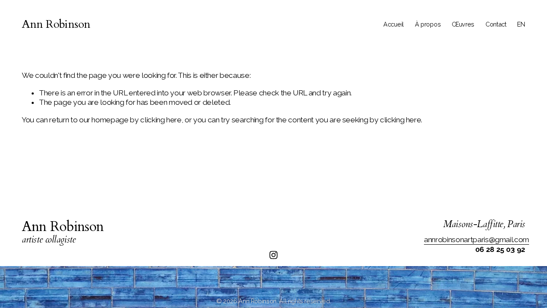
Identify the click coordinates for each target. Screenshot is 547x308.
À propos (428, 24)
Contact (495, 24)
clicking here (160, 120)
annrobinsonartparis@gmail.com (476, 239)
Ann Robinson (56, 24)
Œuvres (463, 24)
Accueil (393, 24)
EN (521, 24)
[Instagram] (273, 255)
